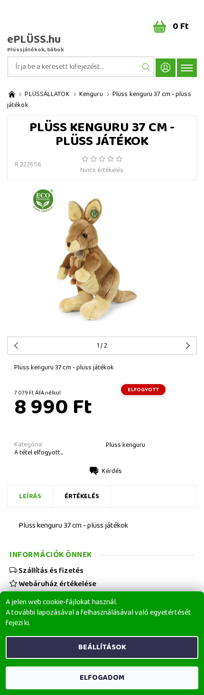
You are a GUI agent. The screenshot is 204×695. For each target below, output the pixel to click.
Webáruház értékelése (56, 583)
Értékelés (82, 496)
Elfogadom (102, 678)
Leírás (30, 496)
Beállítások (102, 647)
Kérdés (112, 471)
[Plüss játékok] (12, 94)
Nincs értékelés (101, 170)
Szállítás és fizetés (50, 570)
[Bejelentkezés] (166, 67)
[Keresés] (146, 67)
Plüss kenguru (125, 445)
